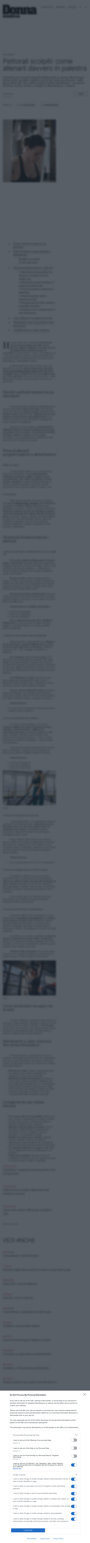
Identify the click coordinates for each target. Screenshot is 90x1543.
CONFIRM (28, 1530)
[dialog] (45, 1467)
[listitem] (45, 1435)
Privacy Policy (58, 1539)
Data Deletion (32, 1539)
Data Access (45, 1539)
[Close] (85, 1395)
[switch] (74, 1440)
